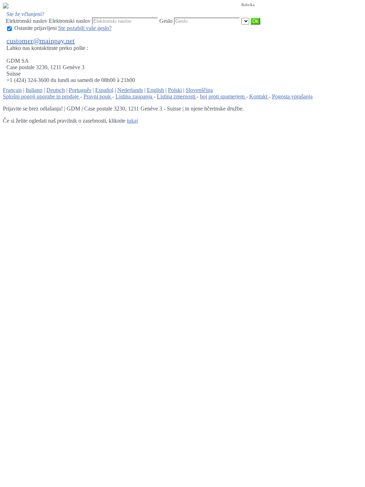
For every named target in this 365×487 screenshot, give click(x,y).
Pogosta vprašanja (292, 96)
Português (80, 90)
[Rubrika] (246, 21)
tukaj (132, 121)
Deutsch (55, 90)
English (155, 90)
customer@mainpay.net (40, 41)
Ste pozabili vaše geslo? (85, 28)
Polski (175, 90)
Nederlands (130, 90)
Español (104, 90)
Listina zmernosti (177, 96)
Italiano (34, 90)
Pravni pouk (97, 96)
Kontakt (259, 96)
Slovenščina (199, 90)
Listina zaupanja (134, 96)
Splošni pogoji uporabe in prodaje (41, 96)
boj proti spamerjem (223, 96)
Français (12, 90)
